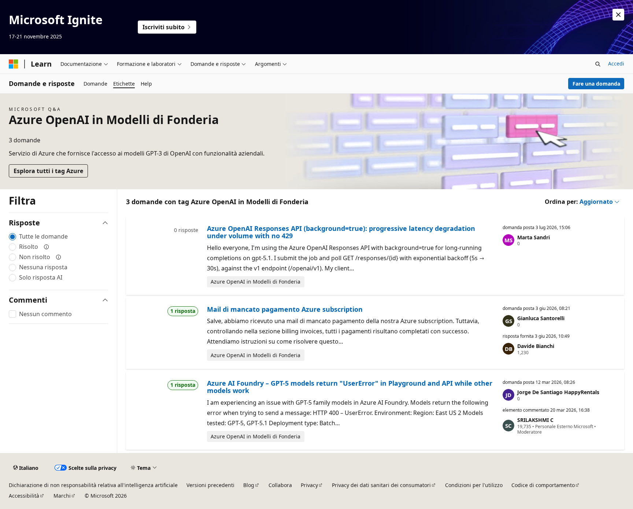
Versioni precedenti (210, 485)
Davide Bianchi (535, 346)
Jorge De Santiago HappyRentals (558, 392)
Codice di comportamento (543, 485)
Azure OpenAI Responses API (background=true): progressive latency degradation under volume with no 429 (341, 232)
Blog (248, 485)
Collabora (280, 485)
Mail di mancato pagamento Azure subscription (285, 309)
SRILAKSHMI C (535, 419)
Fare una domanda (596, 83)
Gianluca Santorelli (540, 318)
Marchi (62, 495)
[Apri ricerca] (598, 64)
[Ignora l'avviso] (618, 14)
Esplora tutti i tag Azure (48, 171)
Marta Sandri (533, 237)
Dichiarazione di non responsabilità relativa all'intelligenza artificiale (93, 485)
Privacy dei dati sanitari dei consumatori (381, 485)
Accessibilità (24, 495)
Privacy (309, 485)
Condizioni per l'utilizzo (474, 485)
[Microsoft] (13, 64)
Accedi (616, 63)
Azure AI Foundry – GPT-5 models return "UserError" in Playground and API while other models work (349, 387)
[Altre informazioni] (46, 246)
